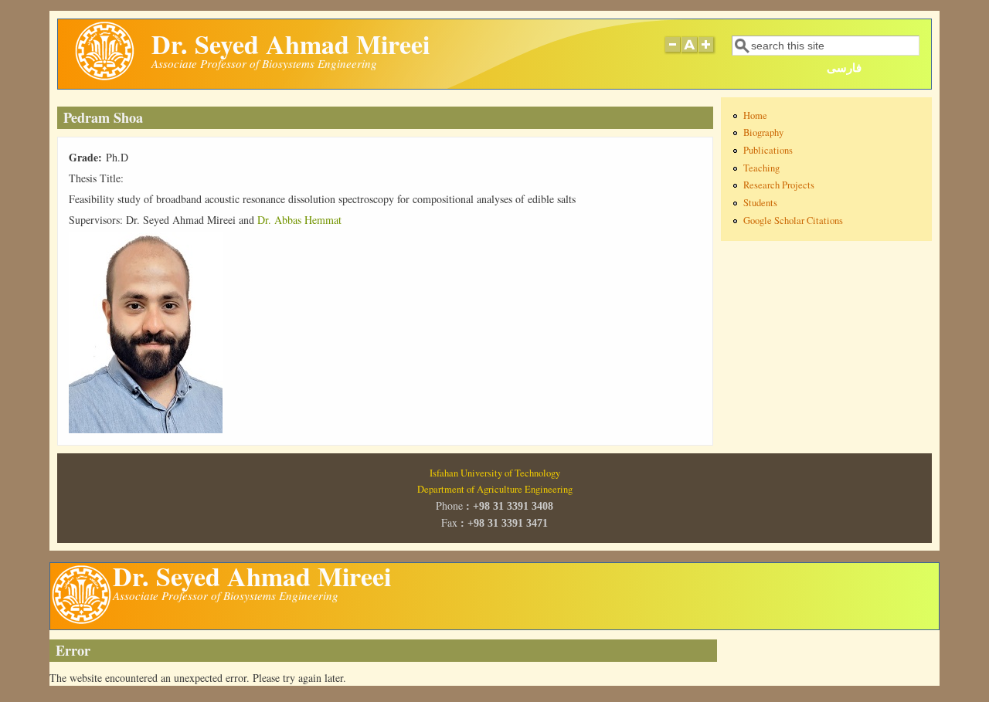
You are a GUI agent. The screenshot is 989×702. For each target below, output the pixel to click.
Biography (763, 132)
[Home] (104, 77)
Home (755, 115)
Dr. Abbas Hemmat (299, 219)
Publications (768, 150)
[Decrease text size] (672, 53)
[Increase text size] (707, 53)
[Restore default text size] (689, 53)
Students (760, 202)
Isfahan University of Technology (495, 473)
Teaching (761, 168)
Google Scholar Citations (793, 220)
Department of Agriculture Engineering (495, 489)
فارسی (844, 67)
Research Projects (778, 185)
